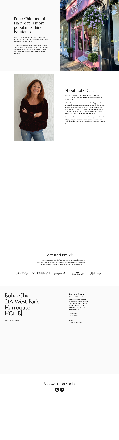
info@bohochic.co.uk (75, 322)
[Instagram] (57, 390)
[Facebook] (62, 390)
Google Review (14, 320)
